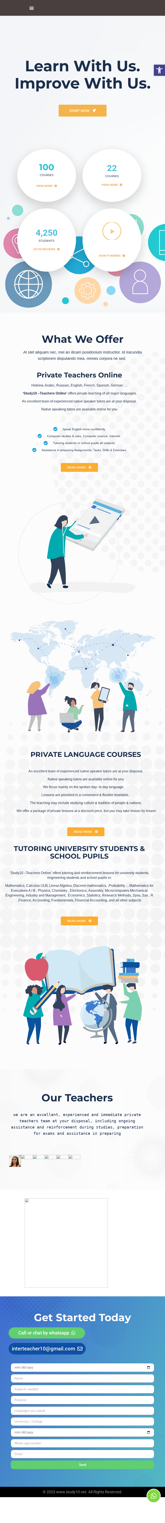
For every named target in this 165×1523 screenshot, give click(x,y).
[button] (159, 70)
